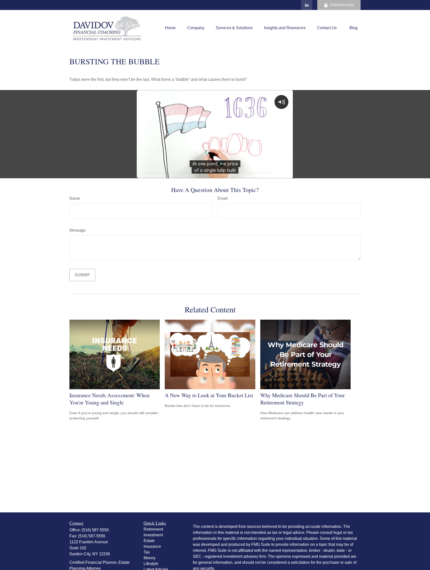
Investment (153, 535)
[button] (170, 28)
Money (150, 558)
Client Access (342, 5)
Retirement (153, 529)
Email (222, 198)
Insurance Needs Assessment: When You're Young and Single (109, 398)
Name (74, 198)
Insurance (152, 546)
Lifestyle (151, 564)
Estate (149, 541)
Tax (147, 552)
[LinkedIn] (306, 5)
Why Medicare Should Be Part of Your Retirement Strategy (302, 398)
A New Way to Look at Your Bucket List (209, 395)
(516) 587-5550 (95, 530)
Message (77, 230)
